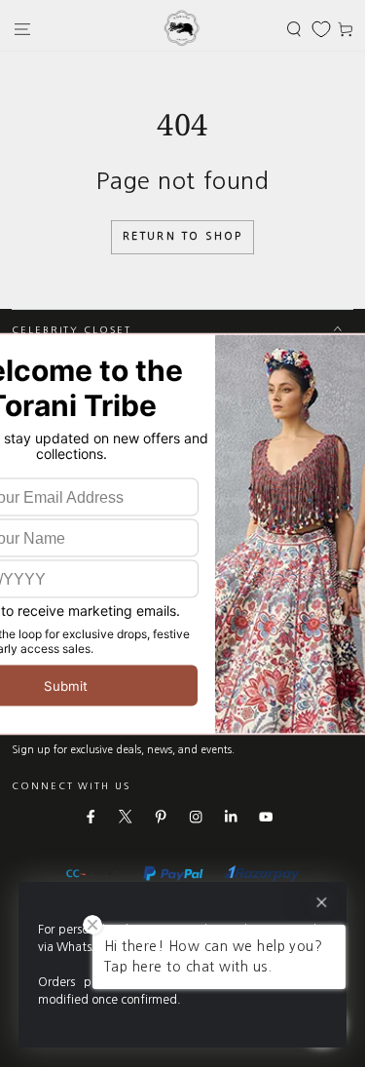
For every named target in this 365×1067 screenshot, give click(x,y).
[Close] (322, 903)
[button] (294, 29)
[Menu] (22, 29)
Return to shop (183, 236)
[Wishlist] (321, 29)
